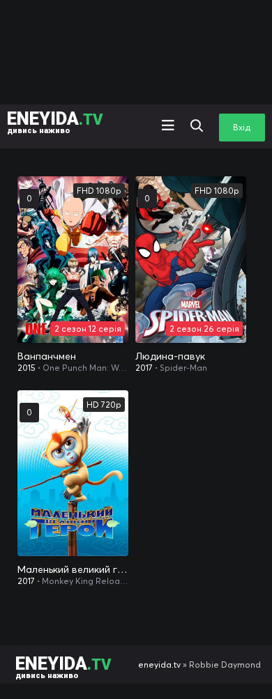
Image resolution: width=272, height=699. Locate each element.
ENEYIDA (55, 121)
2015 (26, 367)
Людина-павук (170, 356)
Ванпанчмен (46, 356)
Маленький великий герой (72, 569)
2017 (144, 367)
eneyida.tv (159, 664)
